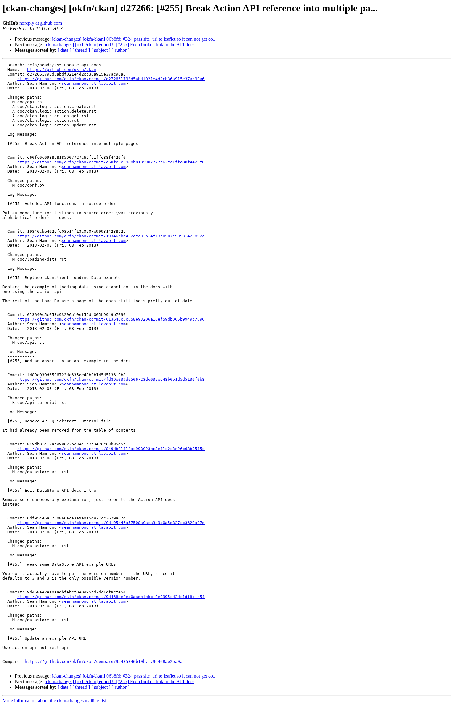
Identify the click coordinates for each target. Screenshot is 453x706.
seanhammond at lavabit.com (94, 83)
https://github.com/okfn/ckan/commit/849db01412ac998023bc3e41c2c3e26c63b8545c (111, 448)
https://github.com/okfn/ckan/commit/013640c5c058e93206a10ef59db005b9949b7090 (111, 319)
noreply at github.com (40, 23)
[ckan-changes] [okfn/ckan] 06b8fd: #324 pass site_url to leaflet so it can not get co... (134, 39)
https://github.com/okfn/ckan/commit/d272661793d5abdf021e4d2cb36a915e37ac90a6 (111, 78)
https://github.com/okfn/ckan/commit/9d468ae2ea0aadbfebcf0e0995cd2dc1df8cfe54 (111, 596)
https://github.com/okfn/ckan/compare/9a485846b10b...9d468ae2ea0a (103, 661)
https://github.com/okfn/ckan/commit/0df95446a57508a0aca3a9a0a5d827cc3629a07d (111, 522)
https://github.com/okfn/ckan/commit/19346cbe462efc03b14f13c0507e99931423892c (111, 236)
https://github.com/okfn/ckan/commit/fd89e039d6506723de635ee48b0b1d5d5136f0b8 (111, 379)
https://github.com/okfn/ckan (61, 69)
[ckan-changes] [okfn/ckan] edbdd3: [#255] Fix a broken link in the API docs (119, 44)
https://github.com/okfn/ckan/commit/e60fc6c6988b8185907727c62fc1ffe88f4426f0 (111, 162)
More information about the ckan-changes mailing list (54, 700)
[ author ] (120, 50)
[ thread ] (81, 50)
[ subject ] (100, 50)
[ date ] (64, 50)
